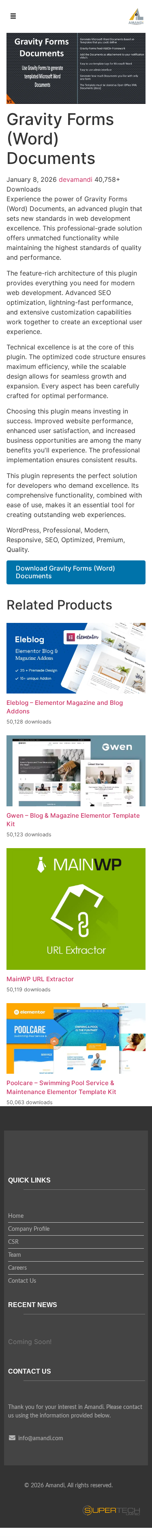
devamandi (76, 179)
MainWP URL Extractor (40, 979)
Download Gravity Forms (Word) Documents (65, 572)
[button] (13, 16)
